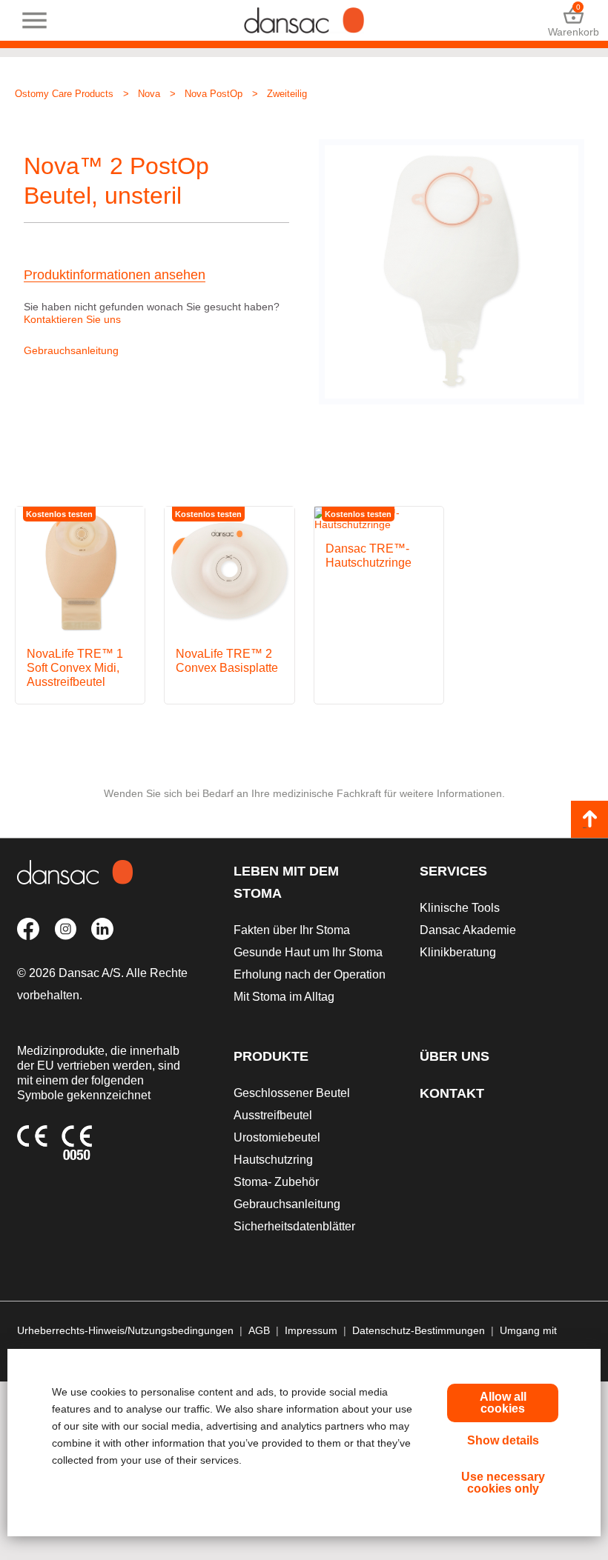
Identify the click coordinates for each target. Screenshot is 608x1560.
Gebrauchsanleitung (71, 350)
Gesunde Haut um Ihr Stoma (308, 952)
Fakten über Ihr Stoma (292, 930)
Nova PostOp (213, 93)
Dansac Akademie (468, 930)
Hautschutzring (273, 1159)
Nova (149, 93)
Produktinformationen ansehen (114, 275)
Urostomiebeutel (277, 1137)
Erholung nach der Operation (310, 974)
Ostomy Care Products (64, 93)
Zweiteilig (287, 93)
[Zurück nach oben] (589, 819)
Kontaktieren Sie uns (72, 319)
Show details (503, 1440)
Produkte (271, 1056)
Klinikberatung (458, 952)
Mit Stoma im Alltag (284, 996)
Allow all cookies (503, 1402)
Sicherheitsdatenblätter (294, 1226)
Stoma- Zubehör (276, 1182)
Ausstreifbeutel (273, 1115)
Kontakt (452, 1093)
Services (453, 871)
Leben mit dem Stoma (286, 882)
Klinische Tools (460, 907)
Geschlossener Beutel (292, 1093)
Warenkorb (573, 20)
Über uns (454, 1056)
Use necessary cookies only (503, 1482)
